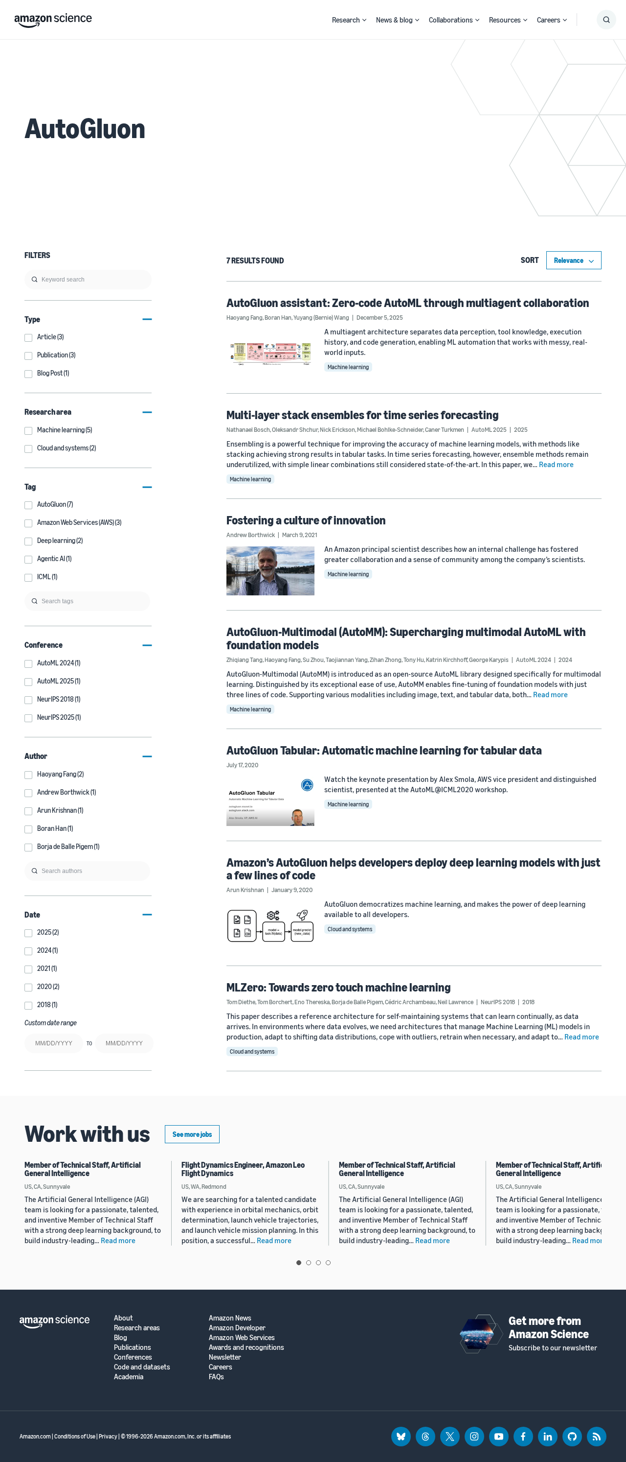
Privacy (108, 1436)
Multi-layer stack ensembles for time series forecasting (362, 415)
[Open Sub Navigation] (364, 20)
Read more (556, 464)
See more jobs (192, 1134)
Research (346, 19)
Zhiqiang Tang (244, 659)
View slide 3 (318, 1262)
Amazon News (230, 1317)
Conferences (133, 1357)
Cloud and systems (350, 929)
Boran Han (278, 317)
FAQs (216, 1376)
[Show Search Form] (606, 19)
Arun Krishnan (245, 890)
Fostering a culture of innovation (306, 520)
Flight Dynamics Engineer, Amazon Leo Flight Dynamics (243, 1169)
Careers (548, 19)
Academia (128, 1376)
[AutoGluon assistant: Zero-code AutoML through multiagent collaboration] (270, 353)
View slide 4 (328, 1262)
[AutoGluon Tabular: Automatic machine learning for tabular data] (270, 801)
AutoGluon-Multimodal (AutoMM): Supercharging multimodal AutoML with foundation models (406, 638)
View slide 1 (298, 1262)
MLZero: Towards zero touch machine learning (338, 987)
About (123, 1317)
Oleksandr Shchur (295, 429)
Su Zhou (313, 659)
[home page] (53, 18)
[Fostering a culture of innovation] (270, 571)
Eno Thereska (312, 1002)
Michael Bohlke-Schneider (390, 429)
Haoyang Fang (244, 317)
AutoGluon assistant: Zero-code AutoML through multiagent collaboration (407, 302)
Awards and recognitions (246, 1347)
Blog (120, 1337)
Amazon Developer (237, 1327)
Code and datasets (142, 1366)
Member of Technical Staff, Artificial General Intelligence (82, 1169)
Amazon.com (35, 1436)
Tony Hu (413, 659)
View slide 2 (308, 1262)
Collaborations (451, 19)
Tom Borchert (274, 1002)
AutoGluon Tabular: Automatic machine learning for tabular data (384, 750)
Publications (132, 1347)
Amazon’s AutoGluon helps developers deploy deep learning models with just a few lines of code (413, 868)
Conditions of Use (74, 1436)
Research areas (137, 1327)
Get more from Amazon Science (549, 1327)
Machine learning (348, 367)
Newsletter (225, 1357)
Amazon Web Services (242, 1337)
